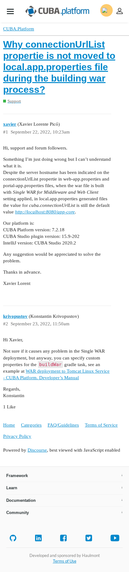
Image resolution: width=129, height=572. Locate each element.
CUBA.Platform (18, 28)
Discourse (37, 450)
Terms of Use (64, 561)
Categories (31, 425)
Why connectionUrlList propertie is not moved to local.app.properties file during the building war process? (59, 67)
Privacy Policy (17, 436)
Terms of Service (101, 425)
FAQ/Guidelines (63, 425)
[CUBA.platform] (10, 11)
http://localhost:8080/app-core (45, 211)
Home (9, 425)
